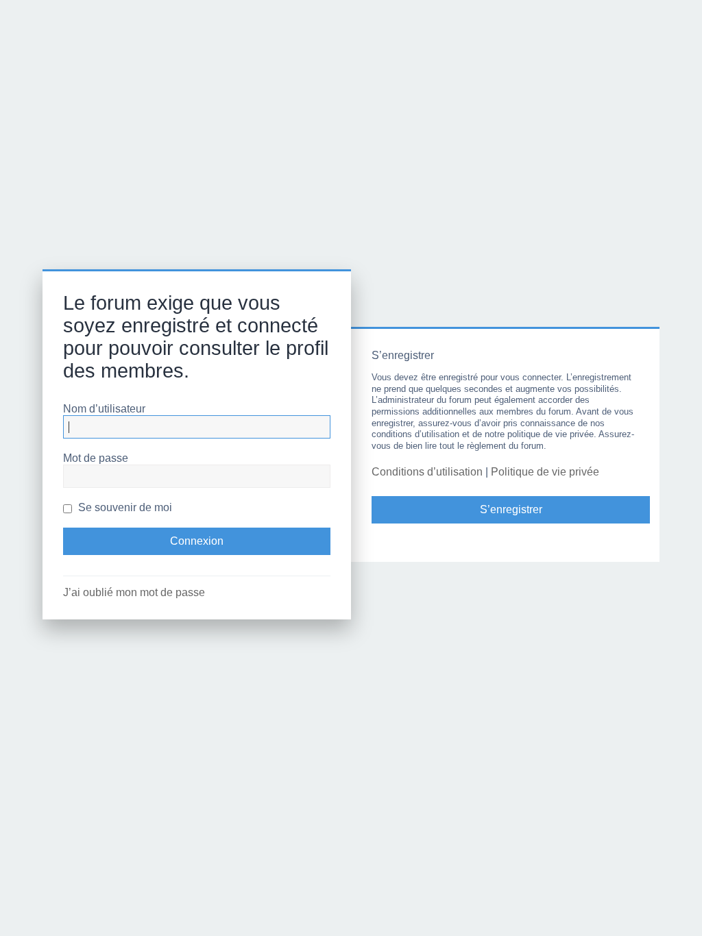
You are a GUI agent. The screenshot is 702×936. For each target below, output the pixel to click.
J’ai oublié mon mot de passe (134, 592)
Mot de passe (95, 458)
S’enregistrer (511, 509)
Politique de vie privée (545, 472)
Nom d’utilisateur (104, 409)
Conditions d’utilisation (427, 472)
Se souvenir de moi (123, 507)
